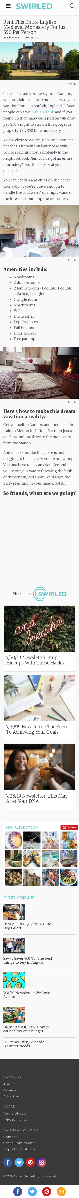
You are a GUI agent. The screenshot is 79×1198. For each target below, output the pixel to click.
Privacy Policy (15, 1120)
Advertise (11, 1096)
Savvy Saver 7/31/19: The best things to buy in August (27, 960)
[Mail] (61, 1191)
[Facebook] (18, 1191)
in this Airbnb (42, 112)
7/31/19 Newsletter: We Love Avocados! (26, 995)
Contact (10, 1137)
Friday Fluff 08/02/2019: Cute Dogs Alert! (27, 926)
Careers (9, 1090)
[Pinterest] (47, 1191)
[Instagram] (42, 1162)
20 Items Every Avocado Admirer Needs (24, 1044)
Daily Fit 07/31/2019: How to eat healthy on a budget (26, 1029)
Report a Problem (19, 1149)
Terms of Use (14, 1113)
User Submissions (18, 1143)
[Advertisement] (39, 539)
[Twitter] (33, 1191)
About (8, 1084)
